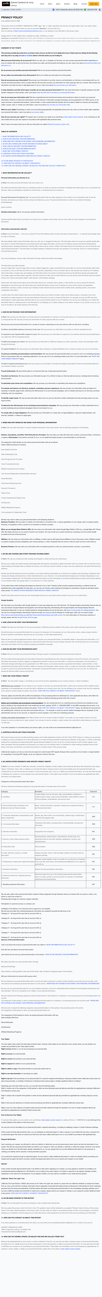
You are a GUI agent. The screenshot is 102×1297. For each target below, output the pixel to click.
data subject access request (70, 1249)
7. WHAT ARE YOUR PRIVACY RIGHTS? (14, 151)
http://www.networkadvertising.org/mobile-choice (45, 615)
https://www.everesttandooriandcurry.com (28, 31)
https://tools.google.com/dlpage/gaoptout (81, 610)
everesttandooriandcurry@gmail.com (63, 1222)
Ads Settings (47, 612)
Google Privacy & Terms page (27, 617)
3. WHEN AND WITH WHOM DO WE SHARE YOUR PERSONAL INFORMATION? (28, 141)
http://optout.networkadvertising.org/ (13, 615)
